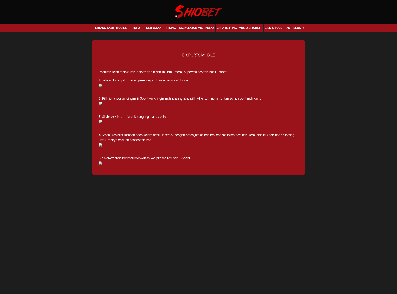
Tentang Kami (103, 27)
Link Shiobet (274, 27)
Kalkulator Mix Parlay (196, 27)
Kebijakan (153, 27)
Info (136, 27)
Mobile (121, 27)
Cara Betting (227, 27)
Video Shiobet (250, 27)
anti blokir (295, 27)
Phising (170, 27)
